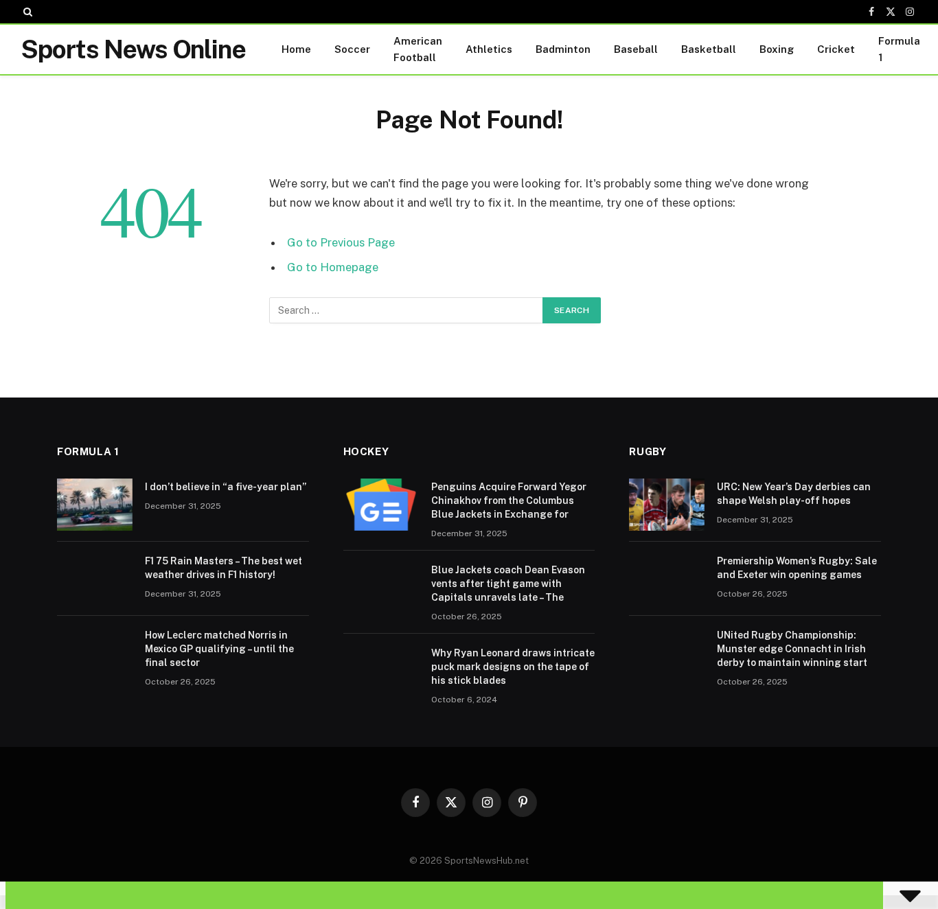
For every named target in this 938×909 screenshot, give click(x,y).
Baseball (636, 49)
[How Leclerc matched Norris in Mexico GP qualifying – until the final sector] (95, 653)
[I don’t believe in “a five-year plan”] (95, 505)
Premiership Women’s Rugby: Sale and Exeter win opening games (797, 567)
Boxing (776, 49)
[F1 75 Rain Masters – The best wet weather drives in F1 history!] (95, 579)
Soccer (352, 49)
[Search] (26, 11)
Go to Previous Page (341, 242)
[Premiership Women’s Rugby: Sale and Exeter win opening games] (667, 579)
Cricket (836, 49)
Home (296, 49)
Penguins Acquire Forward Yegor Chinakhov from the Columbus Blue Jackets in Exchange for (508, 500)
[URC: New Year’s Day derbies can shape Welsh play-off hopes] (667, 505)
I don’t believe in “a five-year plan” (225, 486)
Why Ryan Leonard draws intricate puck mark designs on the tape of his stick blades (513, 666)
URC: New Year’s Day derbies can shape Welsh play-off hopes (794, 493)
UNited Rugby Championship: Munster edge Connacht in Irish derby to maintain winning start (792, 649)
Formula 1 (899, 49)
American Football (417, 49)
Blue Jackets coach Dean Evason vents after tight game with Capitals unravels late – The (508, 583)
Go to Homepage (332, 267)
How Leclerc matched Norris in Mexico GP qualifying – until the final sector (219, 649)
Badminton (563, 49)
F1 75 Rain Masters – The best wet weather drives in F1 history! (223, 567)
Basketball (708, 49)
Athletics (489, 49)
